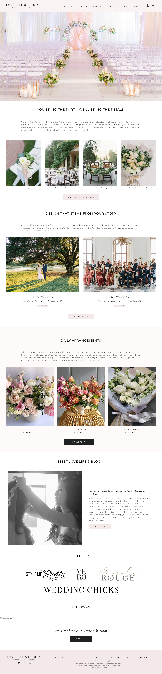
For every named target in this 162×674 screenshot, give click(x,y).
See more (43, 306)
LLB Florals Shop (118, 6)
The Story (68, 6)
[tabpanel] (81, 55)
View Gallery (81, 317)
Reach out (81, 639)
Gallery (98, 6)
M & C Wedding (43, 297)
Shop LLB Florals (79, 442)
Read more (100, 526)
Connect (138, 6)
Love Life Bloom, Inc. (113, 665)
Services (83, 6)
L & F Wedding (119, 297)
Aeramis (105, 667)
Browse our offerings (81, 197)
